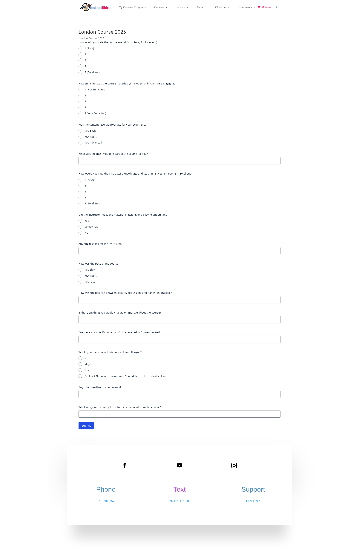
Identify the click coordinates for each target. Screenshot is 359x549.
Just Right (90, 136)
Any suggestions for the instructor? (100, 244)
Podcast (180, 7)
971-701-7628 (179, 501)
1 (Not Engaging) (95, 89)
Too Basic (90, 130)
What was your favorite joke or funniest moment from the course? (120, 407)
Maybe (89, 364)
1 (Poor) (89, 48)
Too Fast (90, 281)
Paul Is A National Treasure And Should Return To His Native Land (126, 376)
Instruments (245, 7)
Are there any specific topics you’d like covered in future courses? (119, 332)
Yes (87, 220)
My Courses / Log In (131, 7)
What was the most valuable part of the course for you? (113, 153)
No (86, 232)
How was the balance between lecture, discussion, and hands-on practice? (125, 292)
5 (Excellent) (92, 72)
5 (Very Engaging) (95, 113)
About (200, 7)
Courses (159, 7)
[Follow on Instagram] (234, 465)
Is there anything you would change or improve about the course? (120, 312)
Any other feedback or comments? (100, 387)
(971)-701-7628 (106, 501)
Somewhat (91, 226)
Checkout (220, 7)
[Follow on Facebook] (125, 465)
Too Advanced (93, 142)
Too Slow (90, 269)
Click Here (253, 501)
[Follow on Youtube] (179, 465)
